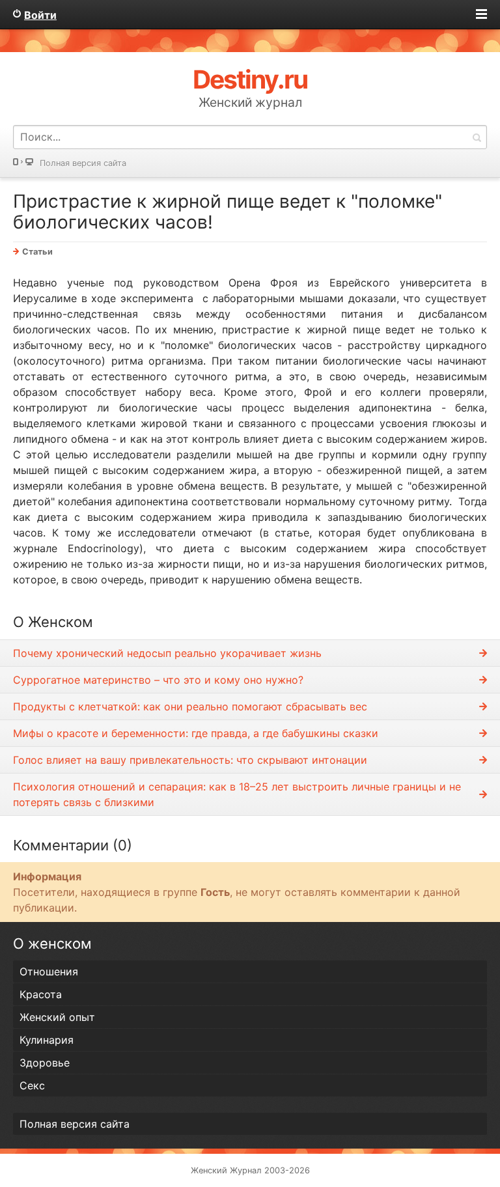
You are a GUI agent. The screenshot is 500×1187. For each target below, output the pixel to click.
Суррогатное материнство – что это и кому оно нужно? (158, 679)
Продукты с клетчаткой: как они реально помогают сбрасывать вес (190, 706)
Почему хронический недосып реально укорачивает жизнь (167, 653)
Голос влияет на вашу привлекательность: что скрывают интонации (190, 759)
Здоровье (45, 1062)
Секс (32, 1085)
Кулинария (47, 1039)
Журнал (246, 1170)
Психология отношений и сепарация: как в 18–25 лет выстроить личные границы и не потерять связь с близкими (237, 794)
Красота (41, 994)
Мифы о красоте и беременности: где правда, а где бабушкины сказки (195, 733)
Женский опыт (57, 1017)
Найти (476, 137)
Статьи (37, 252)
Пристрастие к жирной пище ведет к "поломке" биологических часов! (227, 211)
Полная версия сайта (83, 163)
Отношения (49, 971)
